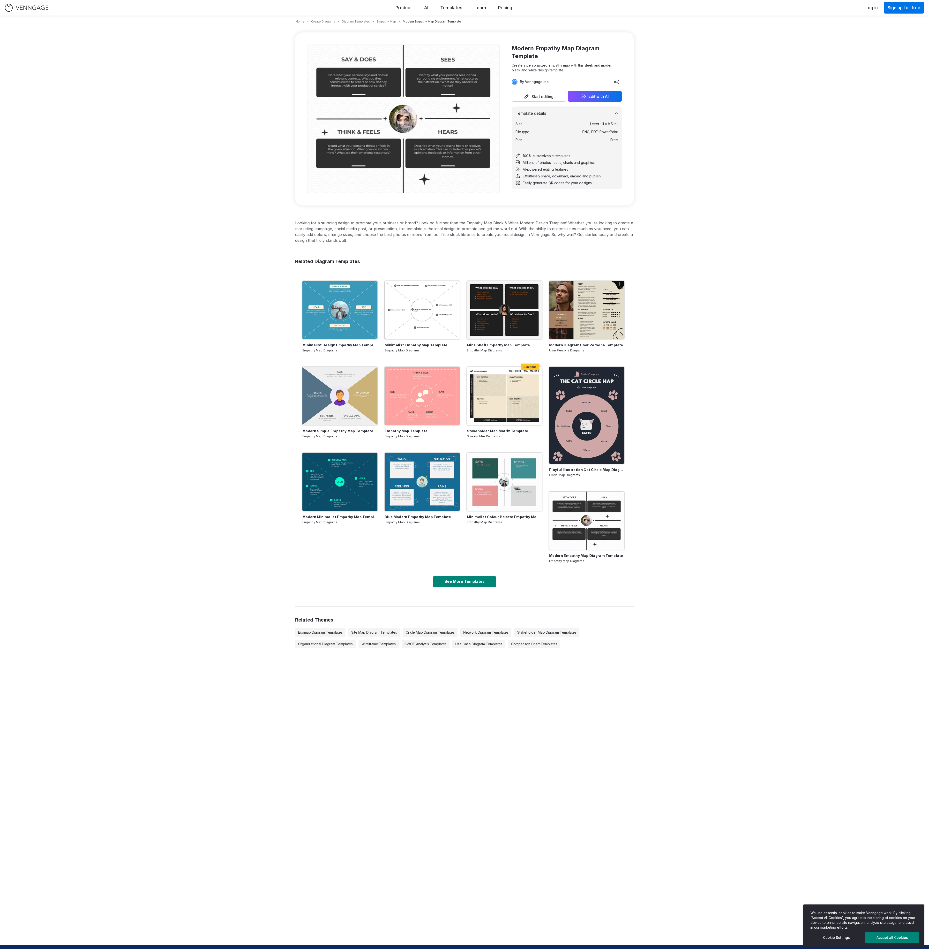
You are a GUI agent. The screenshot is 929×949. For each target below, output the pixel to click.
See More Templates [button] (464, 581)
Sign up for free (904, 7)
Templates (451, 7)
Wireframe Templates (378, 644)
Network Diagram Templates (486, 632)
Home (300, 21)
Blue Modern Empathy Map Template (418, 517)
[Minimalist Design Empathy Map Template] (339, 310)
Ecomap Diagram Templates (320, 632)
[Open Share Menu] (616, 81)
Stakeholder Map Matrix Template (497, 431)
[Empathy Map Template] (422, 396)
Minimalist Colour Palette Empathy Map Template (504, 517)
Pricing (505, 7)
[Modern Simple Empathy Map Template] (339, 396)
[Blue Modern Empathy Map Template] (422, 482)
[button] (539, 96)
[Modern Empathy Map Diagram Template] (586, 521)
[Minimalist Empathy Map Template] (422, 310)
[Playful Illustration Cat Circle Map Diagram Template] (586, 415)
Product (404, 7)
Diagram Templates (356, 21)
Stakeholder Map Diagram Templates (547, 632)
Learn (480, 7)
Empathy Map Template (406, 431)
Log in (871, 7)
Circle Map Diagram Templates (430, 632)
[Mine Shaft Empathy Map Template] (504, 310)
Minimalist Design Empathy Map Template (339, 345)
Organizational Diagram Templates (325, 644)
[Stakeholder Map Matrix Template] (504, 396)
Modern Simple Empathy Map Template (337, 431)
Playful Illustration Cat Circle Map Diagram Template (586, 470)
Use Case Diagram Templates (478, 644)
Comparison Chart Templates (534, 644)
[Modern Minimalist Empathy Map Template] (339, 482)
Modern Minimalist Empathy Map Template (339, 517)
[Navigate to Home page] (26, 8)
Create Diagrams (323, 21)
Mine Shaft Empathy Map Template (498, 345)
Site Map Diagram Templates (374, 632)
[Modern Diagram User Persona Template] (586, 310)
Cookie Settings (836, 937)
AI (426, 7)
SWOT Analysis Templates (426, 644)
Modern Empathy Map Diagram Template (586, 556)
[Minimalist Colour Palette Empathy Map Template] (504, 482)
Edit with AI (598, 96)
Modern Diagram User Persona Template (586, 345)
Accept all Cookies (892, 937)
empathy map (386, 21)
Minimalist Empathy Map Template (416, 345)
